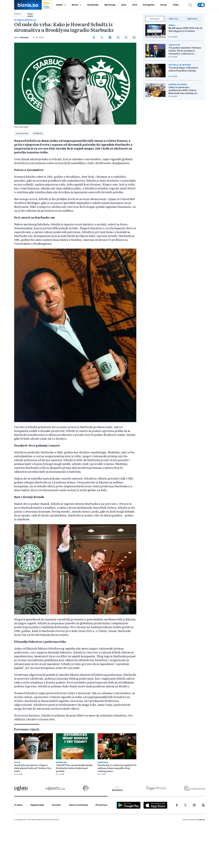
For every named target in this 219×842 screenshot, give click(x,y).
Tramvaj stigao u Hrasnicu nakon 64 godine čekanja (183, 69)
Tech (134, 5)
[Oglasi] (21, 788)
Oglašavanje (37, 805)
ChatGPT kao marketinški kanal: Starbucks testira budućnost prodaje (74, 768)
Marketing (110, 5)
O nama (18, 805)
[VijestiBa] (55, 788)
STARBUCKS (38, 133)
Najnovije (173, 18)
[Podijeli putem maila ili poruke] (134, 37)
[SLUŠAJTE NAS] (85, 788)
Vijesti (59, 5)
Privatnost (101, 805)
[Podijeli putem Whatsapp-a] (126, 37)
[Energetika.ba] (194, 788)
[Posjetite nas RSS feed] (203, 805)
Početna (17, 14)
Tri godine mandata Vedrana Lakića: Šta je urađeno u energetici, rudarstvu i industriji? (184, 50)
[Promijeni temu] (201, 5)
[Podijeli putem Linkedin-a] (110, 37)
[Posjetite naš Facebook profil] (176, 805)
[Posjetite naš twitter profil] (185, 805)
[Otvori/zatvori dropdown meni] (64, 5)
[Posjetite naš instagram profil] (194, 805)
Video (176, 5)
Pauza (163, 5)
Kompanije (93, 5)
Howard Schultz (22, 133)
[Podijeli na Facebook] (94, 37)
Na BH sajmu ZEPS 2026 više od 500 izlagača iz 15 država (185, 29)
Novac (75, 5)
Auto (123, 5)
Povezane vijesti (26, 729)
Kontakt (56, 805)
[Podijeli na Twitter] (102, 37)
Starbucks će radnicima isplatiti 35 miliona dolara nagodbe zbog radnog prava (117, 768)
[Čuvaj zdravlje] (156, 788)
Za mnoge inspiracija (25, 20)
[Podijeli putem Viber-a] (118, 37)
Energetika (148, 5)
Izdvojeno (155, 18)
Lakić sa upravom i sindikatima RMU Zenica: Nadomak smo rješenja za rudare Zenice (182, 90)
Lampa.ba (201, 819)
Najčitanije (192, 18)
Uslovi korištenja (78, 805)
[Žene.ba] (117, 788)
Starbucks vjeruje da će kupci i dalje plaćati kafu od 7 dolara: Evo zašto (32, 768)
